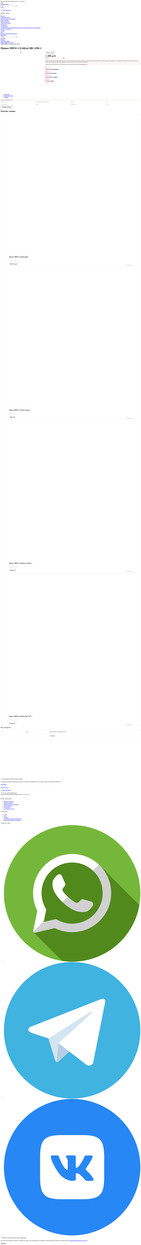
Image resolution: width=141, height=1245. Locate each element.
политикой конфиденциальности (78, 1240)
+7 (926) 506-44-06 (6, 10)
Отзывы (3, 27)
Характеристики (8, 95)
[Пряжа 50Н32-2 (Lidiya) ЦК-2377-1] (70, 643)
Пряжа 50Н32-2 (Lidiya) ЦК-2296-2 (58, 731)
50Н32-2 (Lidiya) (13, 260)
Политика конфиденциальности (14, 27)
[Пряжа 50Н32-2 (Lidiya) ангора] (70, 337)
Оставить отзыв (6, 107)
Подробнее (4, 784)
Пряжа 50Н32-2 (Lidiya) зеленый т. (20, 563)
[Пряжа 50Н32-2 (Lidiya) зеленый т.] (70, 490)
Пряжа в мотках (5, 22)
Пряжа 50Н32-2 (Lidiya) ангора (19, 410)
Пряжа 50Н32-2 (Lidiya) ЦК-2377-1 (20, 716)
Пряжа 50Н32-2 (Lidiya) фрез (18, 257)
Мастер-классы (13, 33)
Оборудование (5, 20)
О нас (5, 814)
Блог (5, 816)
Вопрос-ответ (4, 33)
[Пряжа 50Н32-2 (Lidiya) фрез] (70, 184)
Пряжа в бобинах (9, 801)
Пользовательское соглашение (32, 27)
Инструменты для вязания (8, 19)
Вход (2, 3)
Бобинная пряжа (5, 17)
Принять (3, 1243)
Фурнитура (4, 24)
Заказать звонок (5, 13)
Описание (7, 94)
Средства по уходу (6, 23)
